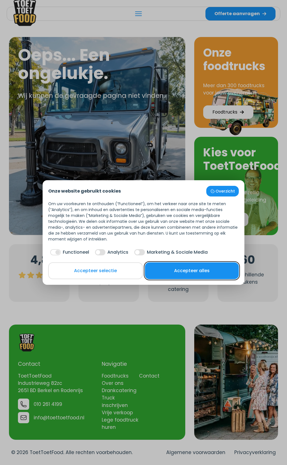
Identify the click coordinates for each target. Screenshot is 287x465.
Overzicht (225, 191)
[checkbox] (68, 252)
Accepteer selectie (95, 270)
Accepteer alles (192, 270)
